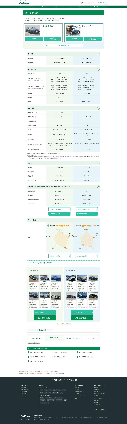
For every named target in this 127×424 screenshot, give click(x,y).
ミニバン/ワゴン (48, 397)
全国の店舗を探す (24, 391)
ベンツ (53, 392)
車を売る (56, 6)
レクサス (63, 390)
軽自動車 (42, 397)
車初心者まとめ (97, 395)
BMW (58, 392)
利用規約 (69, 417)
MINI (61, 392)
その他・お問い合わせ (94, 6)
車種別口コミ (96, 402)
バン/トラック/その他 (44, 402)
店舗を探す (44, 6)
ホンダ (46, 390)
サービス (69, 6)
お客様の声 (44, 417)
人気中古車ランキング (79, 391)
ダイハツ (58, 390)
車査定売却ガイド (97, 389)
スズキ (50, 390)
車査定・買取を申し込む (25, 389)
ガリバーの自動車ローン (99, 398)
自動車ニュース (97, 396)
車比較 (76, 398)
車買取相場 (77, 389)
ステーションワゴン (51, 400)
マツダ (41, 392)
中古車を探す (31, 6)
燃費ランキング (78, 393)
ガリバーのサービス (25, 393)
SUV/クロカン (42, 400)
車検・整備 (96, 400)
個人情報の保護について (77, 417)
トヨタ (41, 390)
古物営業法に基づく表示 (88, 417)
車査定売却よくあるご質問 (99, 393)
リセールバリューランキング (80, 395)
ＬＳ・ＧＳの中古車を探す (64, 323)
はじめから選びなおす (34, 343)
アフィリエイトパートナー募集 (40, 419)
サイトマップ (50, 419)
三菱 (50, 392)
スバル (46, 392)
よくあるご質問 (37, 417)
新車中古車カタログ (78, 396)
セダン (65, 400)
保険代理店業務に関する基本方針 (101, 417)
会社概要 (55, 417)
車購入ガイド (81, 6)
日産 (54, 390)
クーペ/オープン (59, 400)
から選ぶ (37, 338)
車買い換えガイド (97, 391)
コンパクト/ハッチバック (57, 397)
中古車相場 (77, 387)
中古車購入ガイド (97, 387)
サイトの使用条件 (62, 417)
